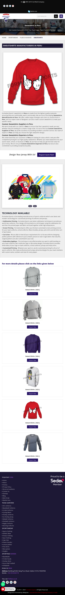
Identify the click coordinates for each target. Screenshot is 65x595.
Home (4, 38)
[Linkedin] (10, 6)
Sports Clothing (7, 531)
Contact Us (5, 491)
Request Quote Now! (46, 155)
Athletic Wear (6, 533)
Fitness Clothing (7, 536)
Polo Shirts (5, 547)
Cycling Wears (6, 512)
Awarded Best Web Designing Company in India (43, 592)
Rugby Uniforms (7, 523)
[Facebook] (4, 6)
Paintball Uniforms (8, 521)
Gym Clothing (6, 538)
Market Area (6, 500)
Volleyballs (5, 565)
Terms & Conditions (8, 489)
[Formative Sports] (6, 18)
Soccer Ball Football (8, 563)
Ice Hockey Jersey (7, 517)
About (4, 482)
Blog (4, 496)
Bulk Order (5, 498)
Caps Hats (5, 540)
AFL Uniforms (6, 506)
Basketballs (6, 556)
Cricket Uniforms (7, 510)
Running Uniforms (8, 525)
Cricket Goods (6, 559)
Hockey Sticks (6, 561)
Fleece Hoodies (25, 38)
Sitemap (5, 493)
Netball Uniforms (7, 519)
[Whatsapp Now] (3, 584)
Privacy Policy (6, 487)
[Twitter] (7, 6)
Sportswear (13, 38)
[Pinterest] (13, 6)
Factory (4, 485)
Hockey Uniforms (7, 514)
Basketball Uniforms (8, 508)
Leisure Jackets (7, 544)
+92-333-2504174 (13, 573)
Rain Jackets (6, 549)
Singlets (5, 551)
